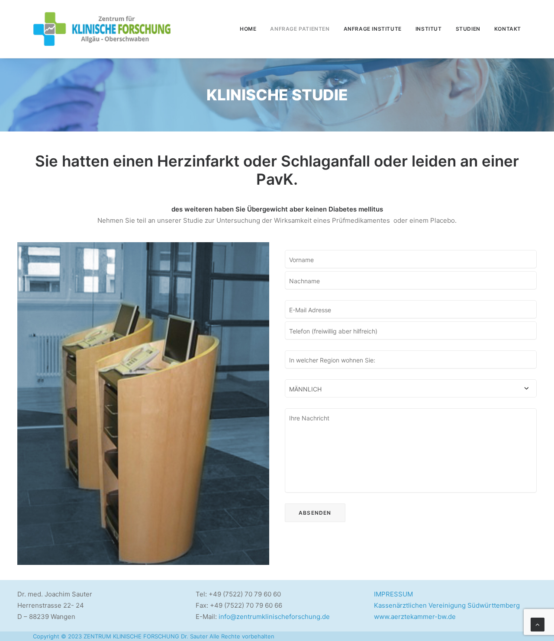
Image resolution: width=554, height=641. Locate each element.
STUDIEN (468, 29)
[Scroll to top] (537, 624)
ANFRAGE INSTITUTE (373, 29)
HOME (248, 29)
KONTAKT (507, 29)
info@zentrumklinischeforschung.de (274, 616)
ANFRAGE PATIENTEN (299, 29)
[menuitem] (251, 29)
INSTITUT (429, 29)
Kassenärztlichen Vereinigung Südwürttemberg (447, 605)
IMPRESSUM (393, 594)
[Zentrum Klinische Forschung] (102, 29)
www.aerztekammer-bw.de (415, 616)
